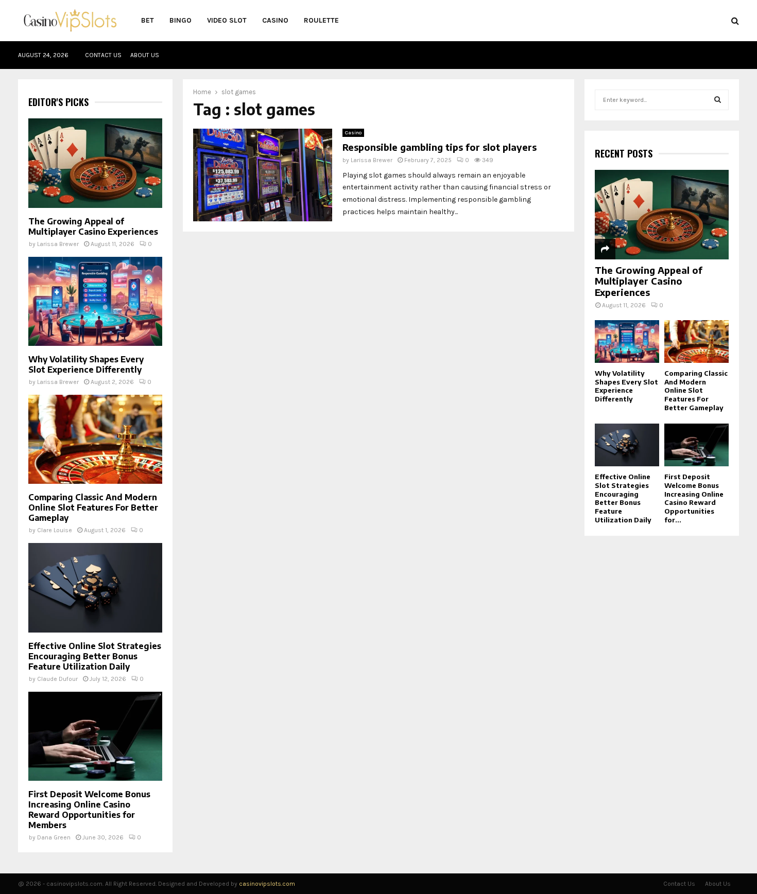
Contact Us (103, 55)
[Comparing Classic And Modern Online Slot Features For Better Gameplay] (95, 439)
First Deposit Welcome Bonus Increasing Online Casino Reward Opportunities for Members (89, 809)
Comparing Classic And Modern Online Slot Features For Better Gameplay (93, 507)
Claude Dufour (57, 678)
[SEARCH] (718, 100)
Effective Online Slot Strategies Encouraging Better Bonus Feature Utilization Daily (94, 656)
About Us (144, 55)
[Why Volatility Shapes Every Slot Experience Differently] (95, 301)
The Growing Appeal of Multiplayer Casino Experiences (93, 226)
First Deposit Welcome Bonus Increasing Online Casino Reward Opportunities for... (694, 498)
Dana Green (54, 837)
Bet (147, 20)
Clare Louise (54, 530)
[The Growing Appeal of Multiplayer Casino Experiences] (95, 162)
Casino (275, 20)
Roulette (321, 20)
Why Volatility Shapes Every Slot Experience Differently (86, 364)
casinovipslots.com (267, 883)
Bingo (180, 20)
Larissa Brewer (371, 160)
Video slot (227, 20)
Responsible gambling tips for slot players (439, 147)
